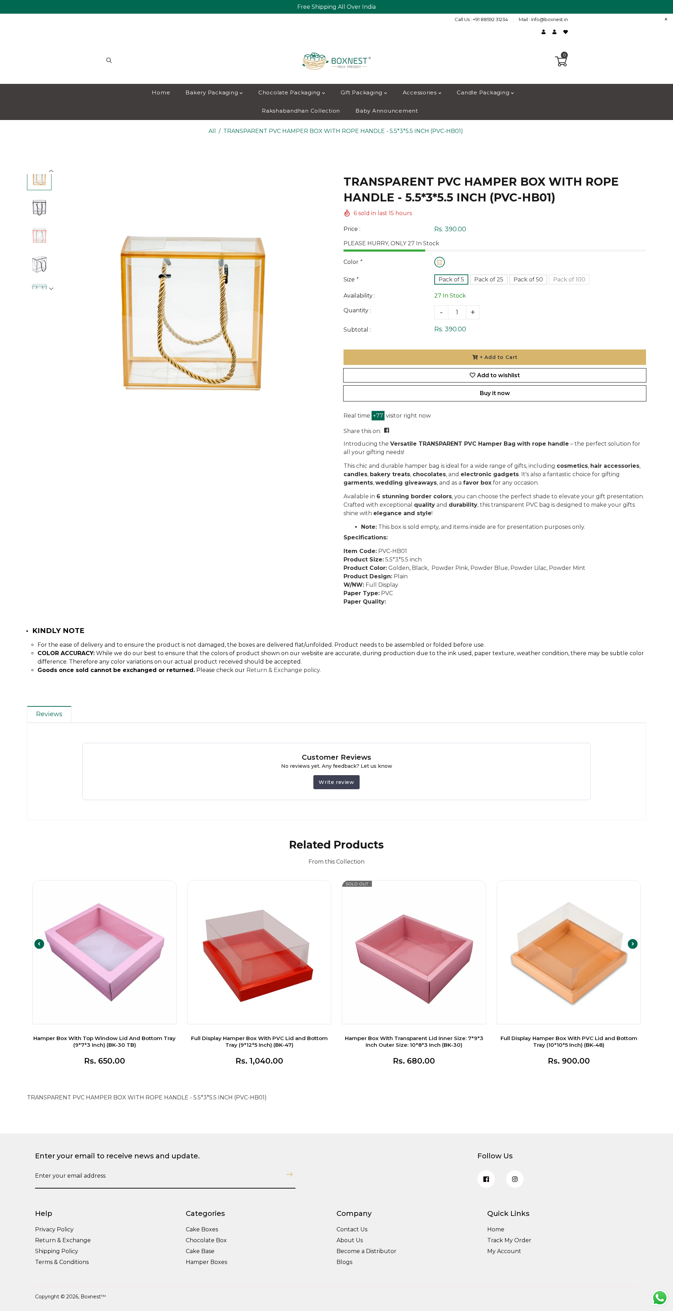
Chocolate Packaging (290, 92)
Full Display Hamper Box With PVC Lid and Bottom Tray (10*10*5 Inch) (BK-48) (569, 1041)
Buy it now (495, 393)
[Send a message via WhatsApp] (659, 1297)
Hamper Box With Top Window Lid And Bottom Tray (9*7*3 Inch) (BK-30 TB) (104, 1041)
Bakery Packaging (212, 92)
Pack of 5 (451, 279)
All (212, 131)
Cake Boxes (202, 1229)
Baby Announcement (386, 110)
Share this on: (362, 431)
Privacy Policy (54, 1229)
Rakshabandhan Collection (301, 110)
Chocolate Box (206, 1240)
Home (161, 92)
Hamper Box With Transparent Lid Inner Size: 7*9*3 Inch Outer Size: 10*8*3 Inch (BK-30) (414, 1041)
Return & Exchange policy (283, 670)
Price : (352, 229)
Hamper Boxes (206, 1262)
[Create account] (556, 32)
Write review (336, 782)
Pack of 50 (528, 279)
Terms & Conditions (62, 1262)
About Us (349, 1240)
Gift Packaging (362, 92)
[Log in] (545, 32)
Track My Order (509, 1240)
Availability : (359, 295)
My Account (504, 1251)
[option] (192, 308)
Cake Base (200, 1251)
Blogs (344, 1262)
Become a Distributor (366, 1251)
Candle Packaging (484, 92)
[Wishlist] (565, 32)
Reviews (49, 714)
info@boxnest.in (549, 19)
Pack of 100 (569, 279)
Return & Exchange (63, 1240)
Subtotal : (357, 329)
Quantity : (357, 310)
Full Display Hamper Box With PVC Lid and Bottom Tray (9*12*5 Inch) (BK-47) (259, 1041)
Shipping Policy (56, 1251)
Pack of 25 (488, 279)
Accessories (421, 92)
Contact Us (351, 1229)
